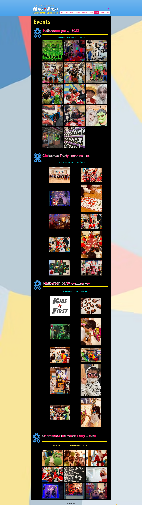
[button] (52, 458)
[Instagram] (108, 9)
